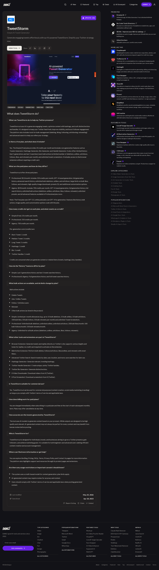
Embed (91, 503)
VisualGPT (90, 537)
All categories (42, 556)
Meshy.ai (89, 531)
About (97, 565)
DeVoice (113, 549)
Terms (154, 565)
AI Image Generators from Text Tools (123, 177)
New (74, 4)
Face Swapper (91, 543)
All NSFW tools (140, 556)
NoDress (138, 540)
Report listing (71, 503)
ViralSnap (114, 543)
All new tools (116, 556)
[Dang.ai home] (6, 4)
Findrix (113, 540)
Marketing (30, 107)
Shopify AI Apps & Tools (118, 224)
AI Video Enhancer (92, 546)
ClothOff (138, 537)
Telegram (65, 531)
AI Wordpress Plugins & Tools (121, 221)
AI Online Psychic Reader (95, 534)
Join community (16, 548)
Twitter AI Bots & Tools (118, 209)
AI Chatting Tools (116, 186)
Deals (107, 4)
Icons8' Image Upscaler (94, 540)
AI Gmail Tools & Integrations (120, 212)
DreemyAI (138, 552)
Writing (40, 107)
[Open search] (65, 4)
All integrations (68, 550)
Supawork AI (90, 549)
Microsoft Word (67, 534)
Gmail (64, 540)
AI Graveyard (120, 4)
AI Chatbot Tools (116, 183)
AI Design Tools (116, 192)
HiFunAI (138, 546)
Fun (38, 546)
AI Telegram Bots (116, 203)
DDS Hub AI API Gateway (119, 534)
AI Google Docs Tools (118, 215)
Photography (41, 552)
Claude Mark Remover (118, 531)
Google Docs (66, 543)
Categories (133, 4)
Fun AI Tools (115, 189)
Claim (82, 503)
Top (97, 4)
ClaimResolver (115, 552)
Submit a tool (140, 565)
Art (38, 537)
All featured (91, 556)
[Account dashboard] (154, 4)
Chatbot (40, 540)
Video (39, 531)
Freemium (11, 107)
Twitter (49, 107)
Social (20, 107)
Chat (39, 543)
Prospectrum (115, 537)
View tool (13, 48)
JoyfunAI (138, 549)
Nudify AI (138, 543)
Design (39, 549)
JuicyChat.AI (139, 534)
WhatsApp (65, 546)
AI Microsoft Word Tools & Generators (124, 206)
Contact (148, 565)
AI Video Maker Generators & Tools (122, 174)
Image (39, 534)
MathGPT (89, 552)
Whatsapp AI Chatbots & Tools (121, 218)
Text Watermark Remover (119, 546)
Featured (86, 4)
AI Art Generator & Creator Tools (122, 180)
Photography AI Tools (118, 195)
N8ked (137, 531)
